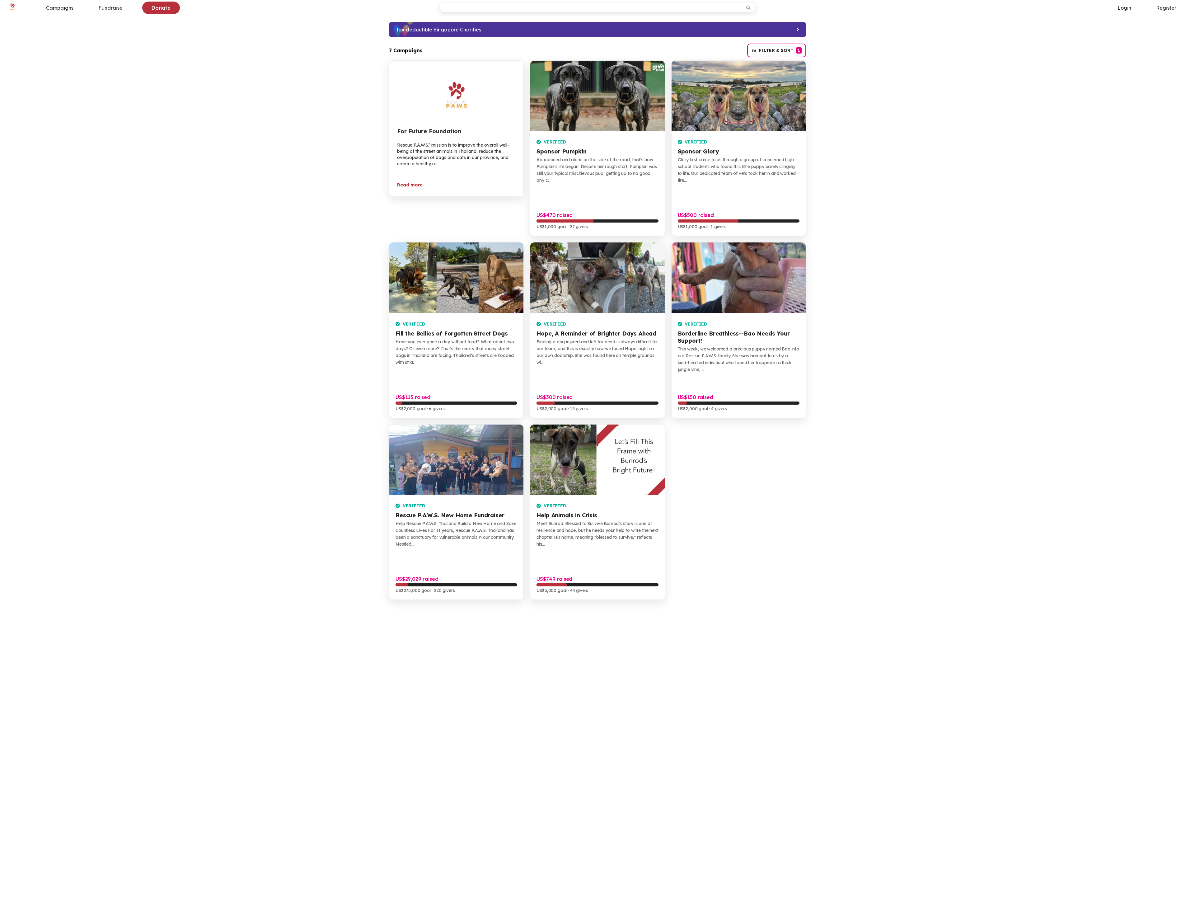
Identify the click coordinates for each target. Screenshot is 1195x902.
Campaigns (59, 8)
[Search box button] (749, 7)
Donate (161, 8)
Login (1124, 8)
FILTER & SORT (779, 50)
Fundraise (110, 8)
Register (1166, 8)
